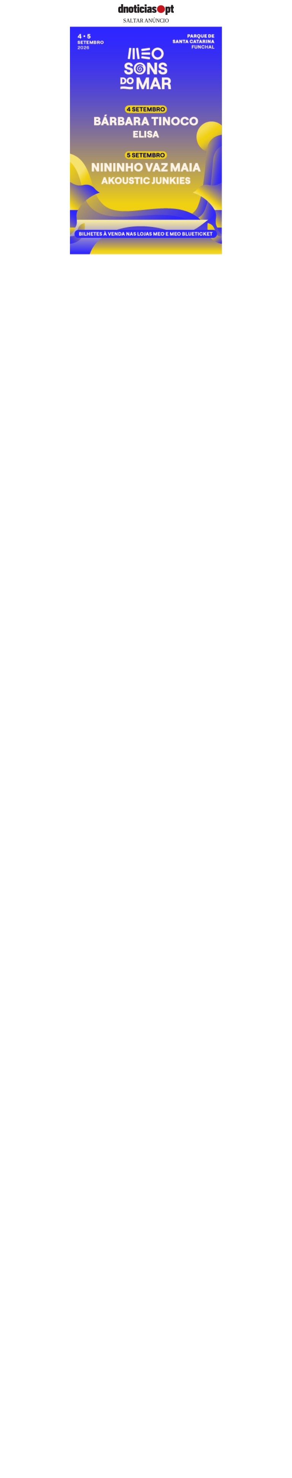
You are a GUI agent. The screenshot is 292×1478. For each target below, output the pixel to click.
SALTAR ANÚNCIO (146, 21)
